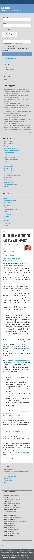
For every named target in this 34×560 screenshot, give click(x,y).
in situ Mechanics (9, 182)
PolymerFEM (7, 214)
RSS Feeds (7, 483)
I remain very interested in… (12, 507)
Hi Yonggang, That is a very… (12, 533)
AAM (5, 196)
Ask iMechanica (8, 469)
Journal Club (7, 478)
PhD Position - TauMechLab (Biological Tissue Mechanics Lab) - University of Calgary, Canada (17, 126)
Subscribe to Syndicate (3, 545)
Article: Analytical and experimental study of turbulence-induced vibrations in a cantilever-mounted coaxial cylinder (17, 91)
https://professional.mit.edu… (12, 503)
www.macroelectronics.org (11, 258)
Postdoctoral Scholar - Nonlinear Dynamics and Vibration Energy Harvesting (17, 112)
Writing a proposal (9, 180)
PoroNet (6, 216)
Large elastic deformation (11, 150)
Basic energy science (10, 200)
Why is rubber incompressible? (12, 175)
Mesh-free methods (9, 157)
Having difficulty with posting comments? (16, 471)
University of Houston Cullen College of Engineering (17, 557)
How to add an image (10, 474)
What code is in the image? (9, 39)
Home (4, 231)
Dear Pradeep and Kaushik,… (12, 529)
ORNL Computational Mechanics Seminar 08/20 (17, 129)
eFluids (6, 225)
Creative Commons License (19, 552)
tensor (6, 186)
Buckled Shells (8, 203)
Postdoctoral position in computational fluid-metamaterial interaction (17, 116)
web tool (5, 253)
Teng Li (10, 244)
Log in (6, 459)
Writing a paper (8, 177)
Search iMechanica (9, 70)
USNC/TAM (7, 223)
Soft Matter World (9, 221)
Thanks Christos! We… (10, 525)
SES (5, 219)
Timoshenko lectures (10, 171)
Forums (6, 67)
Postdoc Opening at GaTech (12, 103)
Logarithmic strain (9, 152)
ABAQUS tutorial (8, 143)
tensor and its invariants (10, 184)
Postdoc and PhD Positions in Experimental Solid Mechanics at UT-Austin (16, 96)
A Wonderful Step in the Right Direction (15, 521)
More (30, 132)
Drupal (10, 554)
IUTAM (6, 212)
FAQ (5, 485)
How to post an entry (10, 476)
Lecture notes (8, 480)
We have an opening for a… (11, 495)
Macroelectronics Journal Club (15, 362)
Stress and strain (8, 166)
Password (5, 23)
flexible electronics (9, 251)
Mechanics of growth (10, 155)
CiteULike (6, 346)
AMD (5, 198)
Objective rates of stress (11, 159)
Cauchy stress (8, 146)
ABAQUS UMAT (8, 141)
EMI (5, 207)
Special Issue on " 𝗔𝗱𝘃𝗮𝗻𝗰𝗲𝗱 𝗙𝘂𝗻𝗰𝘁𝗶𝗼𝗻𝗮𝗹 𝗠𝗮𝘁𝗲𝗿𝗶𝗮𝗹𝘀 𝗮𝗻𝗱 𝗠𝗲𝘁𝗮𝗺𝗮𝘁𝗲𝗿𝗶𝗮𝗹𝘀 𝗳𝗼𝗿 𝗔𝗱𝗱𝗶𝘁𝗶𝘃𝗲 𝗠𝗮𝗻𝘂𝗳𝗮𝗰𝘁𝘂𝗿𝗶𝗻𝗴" (17, 121)
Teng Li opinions (8, 260)
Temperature (8, 168)
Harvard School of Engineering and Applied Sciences (15, 555)
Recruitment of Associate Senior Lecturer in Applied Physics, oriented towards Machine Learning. (16, 107)
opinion (5, 249)
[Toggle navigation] (31, 8)
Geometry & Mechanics (10, 148)
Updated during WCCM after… (12, 499)
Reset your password (10, 58)
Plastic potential (9, 162)
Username (5, 17)
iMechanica (5, 7)
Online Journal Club (9, 256)
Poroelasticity (8, 164)
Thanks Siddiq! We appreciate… (13, 517)
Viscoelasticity (8, 173)
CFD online (7, 205)
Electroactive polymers (10, 210)
